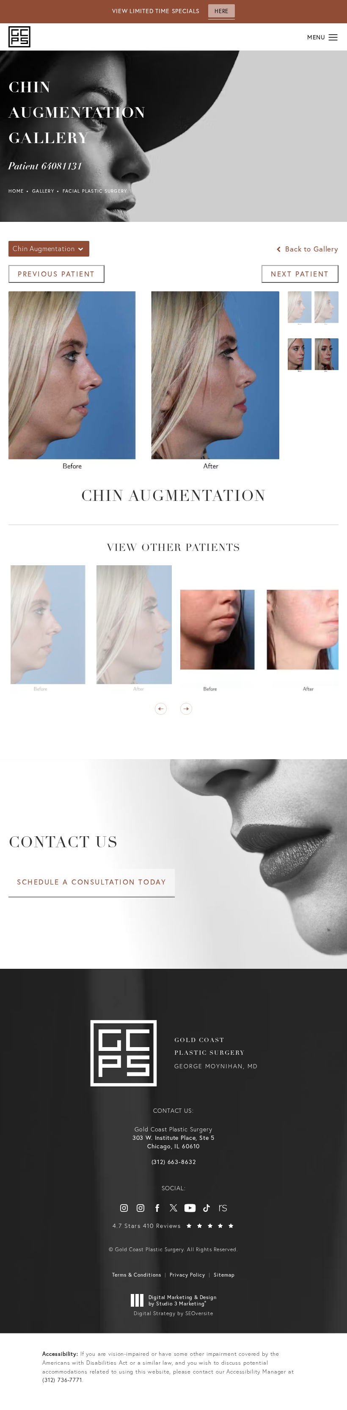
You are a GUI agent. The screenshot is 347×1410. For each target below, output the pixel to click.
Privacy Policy (187, 1275)
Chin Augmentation (174, 497)
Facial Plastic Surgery (95, 191)
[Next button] (186, 709)
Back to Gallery (311, 248)
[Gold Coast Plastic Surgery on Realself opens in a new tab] (223, 1208)
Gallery (43, 191)
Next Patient (300, 273)
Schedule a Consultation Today (91, 881)
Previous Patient (56, 273)
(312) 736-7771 (62, 1380)
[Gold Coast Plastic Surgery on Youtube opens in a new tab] (190, 1208)
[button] (333, 37)
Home (16, 191)
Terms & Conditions (136, 1275)
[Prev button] (161, 709)
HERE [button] (221, 11)
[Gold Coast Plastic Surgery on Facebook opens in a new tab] (157, 1208)
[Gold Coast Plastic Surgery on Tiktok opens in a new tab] (206, 1208)
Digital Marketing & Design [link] (183, 1300)
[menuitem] (124, 1208)
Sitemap (224, 1275)
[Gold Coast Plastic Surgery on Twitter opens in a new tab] (173, 1208)
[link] (173, 1162)
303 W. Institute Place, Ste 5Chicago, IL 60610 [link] (173, 1142)
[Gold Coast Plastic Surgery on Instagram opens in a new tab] (124, 1208)
